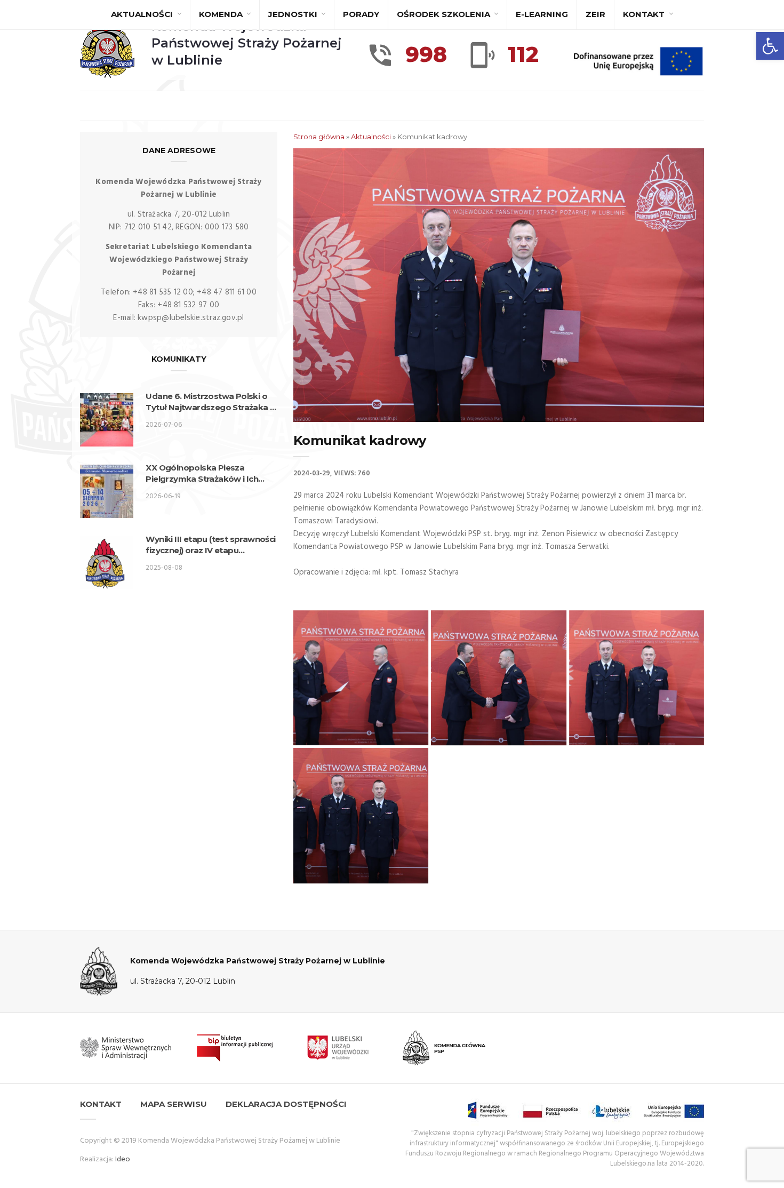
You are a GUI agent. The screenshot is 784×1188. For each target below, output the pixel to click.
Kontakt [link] (645, 14)
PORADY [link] (361, 14)
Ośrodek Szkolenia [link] (444, 14)
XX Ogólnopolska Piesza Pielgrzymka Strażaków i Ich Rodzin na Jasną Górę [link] (202, 473)
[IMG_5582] (498, 677)
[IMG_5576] (360, 677)
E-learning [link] (542, 14)
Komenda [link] (222, 14)
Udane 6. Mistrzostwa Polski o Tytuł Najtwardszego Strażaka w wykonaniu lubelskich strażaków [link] (211, 402)
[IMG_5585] (360, 815)
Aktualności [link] (143, 14)
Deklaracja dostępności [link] (286, 1104)
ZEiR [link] (595, 14)
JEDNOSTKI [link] (293, 14)
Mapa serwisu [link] (173, 1104)
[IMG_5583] (636, 677)
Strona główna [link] (319, 136)
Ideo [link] (122, 1159)
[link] (770, 46)
